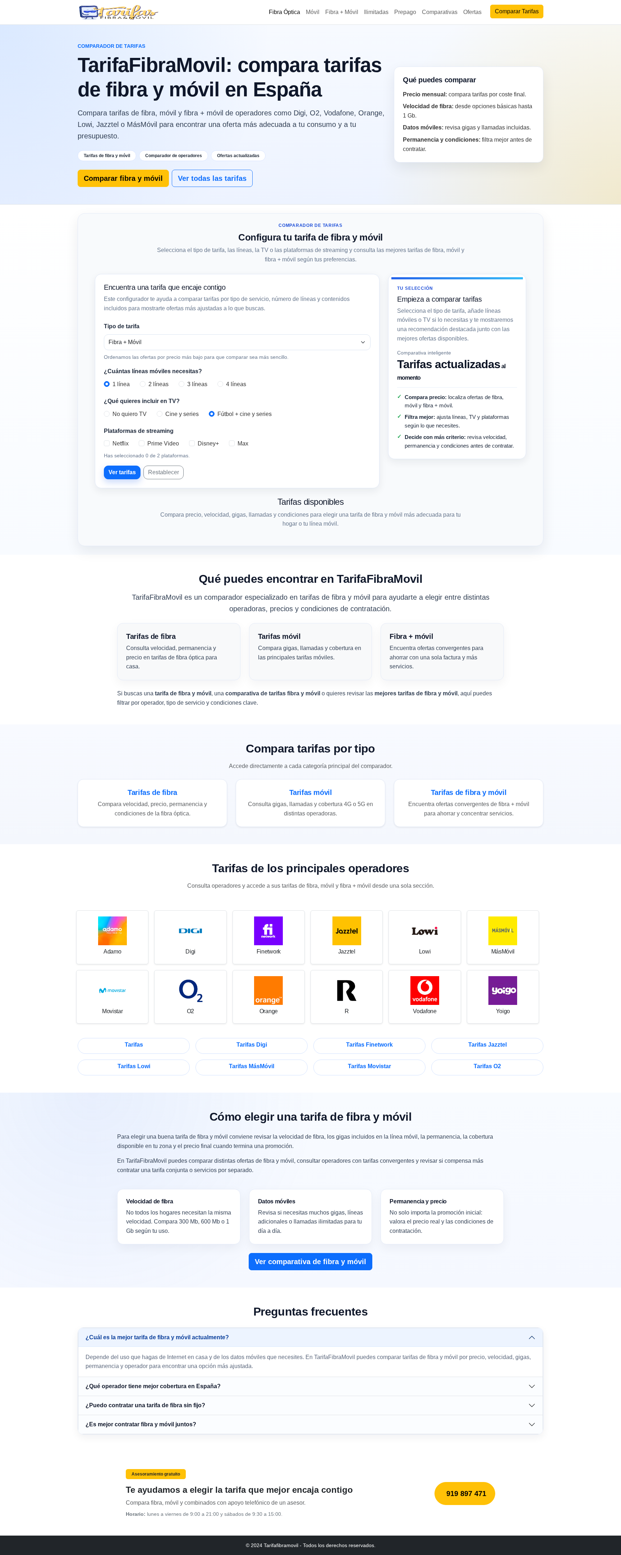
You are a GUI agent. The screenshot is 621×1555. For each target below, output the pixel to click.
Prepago (405, 12)
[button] (310, 1337)
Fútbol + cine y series (244, 414)
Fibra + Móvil (341, 12)
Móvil (312, 12)
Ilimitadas (376, 12)
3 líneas (197, 384)
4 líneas (236, 384)
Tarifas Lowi (134, 1066)
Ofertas (472, 12)
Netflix (120, 443)
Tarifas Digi (251, 1045)
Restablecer (163, 472)
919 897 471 (466, 1493)
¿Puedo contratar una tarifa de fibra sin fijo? (145, 1405)
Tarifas (134, 1045)
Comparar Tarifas (517, 11)
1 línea (121, 384)
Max (243, 443)
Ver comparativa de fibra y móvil (310, 1262)
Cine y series (182, 414)
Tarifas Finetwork (369, 1045)
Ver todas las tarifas (212, 178)
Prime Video (163, 443)
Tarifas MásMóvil (251, 1066)
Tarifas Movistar (369, 1066)
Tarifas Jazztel (487, 1045)
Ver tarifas (122, 472)
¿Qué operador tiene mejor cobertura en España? (153, 1386)
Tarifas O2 (487, 1066)
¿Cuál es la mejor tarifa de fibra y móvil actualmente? (157, 1337)
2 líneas (158, 384)
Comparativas (439, 12)
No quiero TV (129, 414)
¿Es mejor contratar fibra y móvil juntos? (141, 1424)
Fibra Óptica (284, 12)
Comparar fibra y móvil (123, 178)
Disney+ (208, 443)
